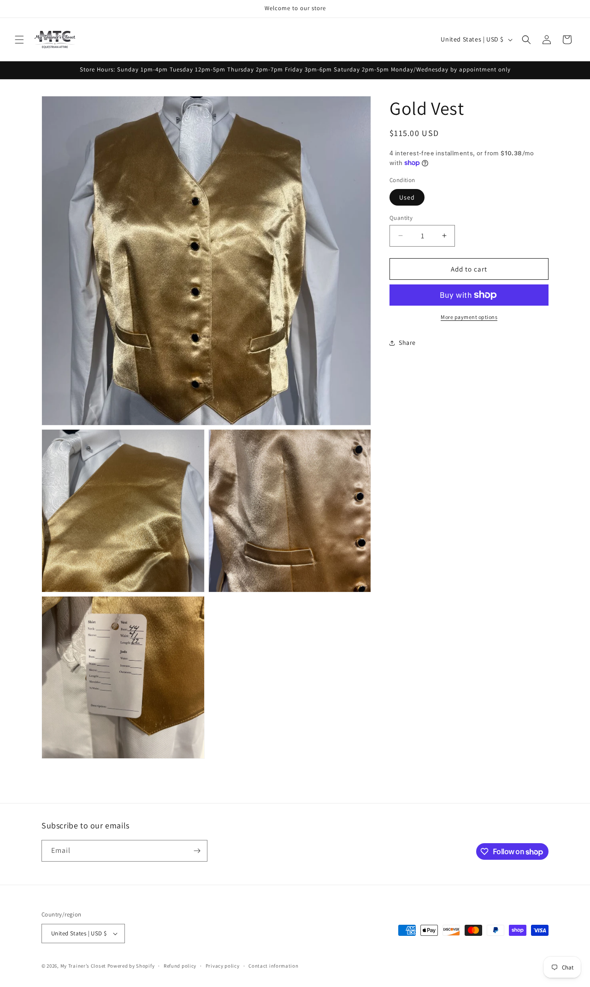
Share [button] (407, 342)
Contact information (273, 966)
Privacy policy (223, 966)
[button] (19, 40)
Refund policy (180, 966)
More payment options (469, 316)
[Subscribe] (197, 851)
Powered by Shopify (131, 966)
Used (407, 197)
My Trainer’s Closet (83, 966)
